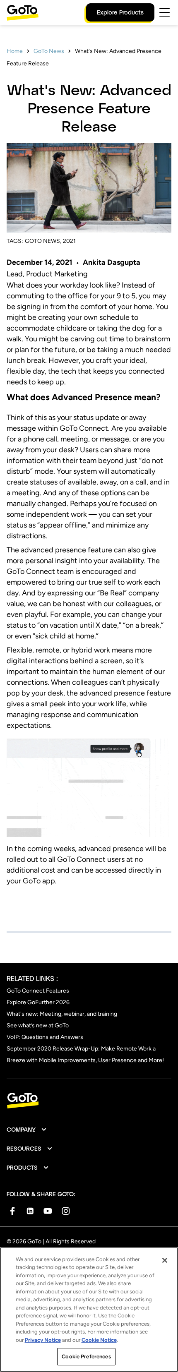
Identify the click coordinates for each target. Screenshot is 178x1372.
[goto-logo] (89, 1100)
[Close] (165, 1260)
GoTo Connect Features (38, 990)
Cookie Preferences (86, 1356)
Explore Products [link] (120, 12)
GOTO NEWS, (43, 241)
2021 (69, 241)
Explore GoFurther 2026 (38, 1002)
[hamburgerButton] (164, 12)
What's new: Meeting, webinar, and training (62, 1013)
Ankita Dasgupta (111, 262)
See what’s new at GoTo (38, 1025)
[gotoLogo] (23, 12)
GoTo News (49, 51)
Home (15, 51)
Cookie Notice (99, 1340)
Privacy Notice (43, 1340)
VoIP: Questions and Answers (45, 1037)
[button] (27, 1129)
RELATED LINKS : (32, 978)
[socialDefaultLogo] (12, 1210)
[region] (89, 1309)
